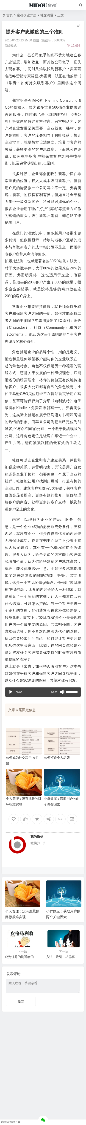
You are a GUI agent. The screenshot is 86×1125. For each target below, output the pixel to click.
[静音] (62, 692)
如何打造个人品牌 (57, 757)
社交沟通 (46, 15)
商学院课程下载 (10, 1122)
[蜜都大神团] (43, 5)
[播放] (10, 692)
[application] (43, 692)
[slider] (72, 691)
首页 (9, 15)
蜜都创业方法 (26, 15)
